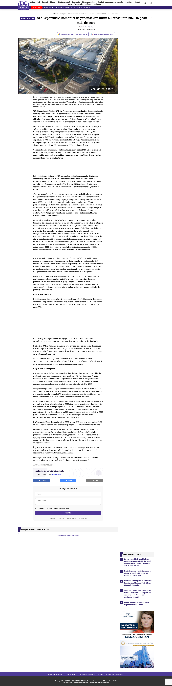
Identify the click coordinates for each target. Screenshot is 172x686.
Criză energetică (64, 2)
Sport (70, 4)
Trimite (68, 513)
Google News (56, 474)
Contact (100, 674)
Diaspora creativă (88, 2)
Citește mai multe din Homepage (68, 535)
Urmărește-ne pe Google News (103, 34)
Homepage (63, 13)
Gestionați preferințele (87, 674)
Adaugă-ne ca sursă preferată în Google (74, 34)
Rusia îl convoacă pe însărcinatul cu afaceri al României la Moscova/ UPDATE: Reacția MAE (137, 573)
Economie (76, 2)
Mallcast (88, 4)
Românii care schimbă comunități (110, 2)
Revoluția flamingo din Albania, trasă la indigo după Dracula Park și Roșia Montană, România (138, 583)
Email (96, 480)
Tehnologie (78, 4)
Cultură (137, 2)
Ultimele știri (35, 2)
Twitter (69, 480)
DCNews (23, 5)
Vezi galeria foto (101, 89)
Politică (45, 2)
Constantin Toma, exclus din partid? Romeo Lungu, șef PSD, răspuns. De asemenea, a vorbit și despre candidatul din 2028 (137, 593)
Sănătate (129, 2)
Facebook (43, 480)
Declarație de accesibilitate (114, 674)
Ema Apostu (88, 27)
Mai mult (98, 4)
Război (52, 2)
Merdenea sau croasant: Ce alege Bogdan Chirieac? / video (136, 603)
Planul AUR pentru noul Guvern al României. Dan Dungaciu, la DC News (67, 7)
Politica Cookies (72, 674)
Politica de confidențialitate (54, 674)
